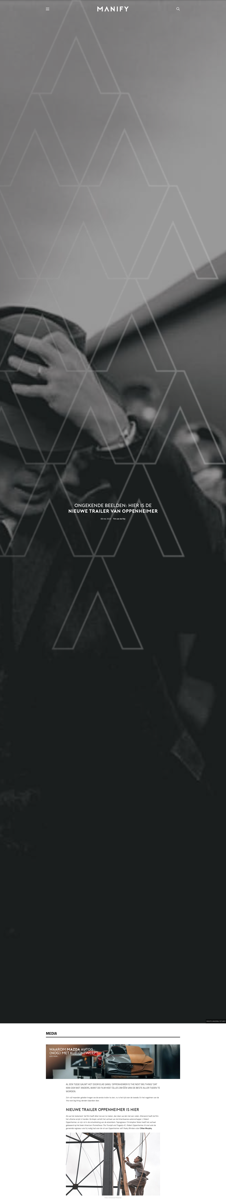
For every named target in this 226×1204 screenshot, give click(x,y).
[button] (47, 9)
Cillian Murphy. (145, 1128)
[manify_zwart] (113, 8)
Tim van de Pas (119, 518)
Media (51, 1033)
